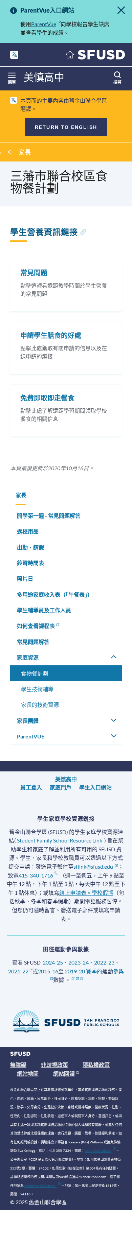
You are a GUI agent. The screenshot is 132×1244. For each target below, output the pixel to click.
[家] (95, 56)
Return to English (66, 127)
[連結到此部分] (83, 233)
